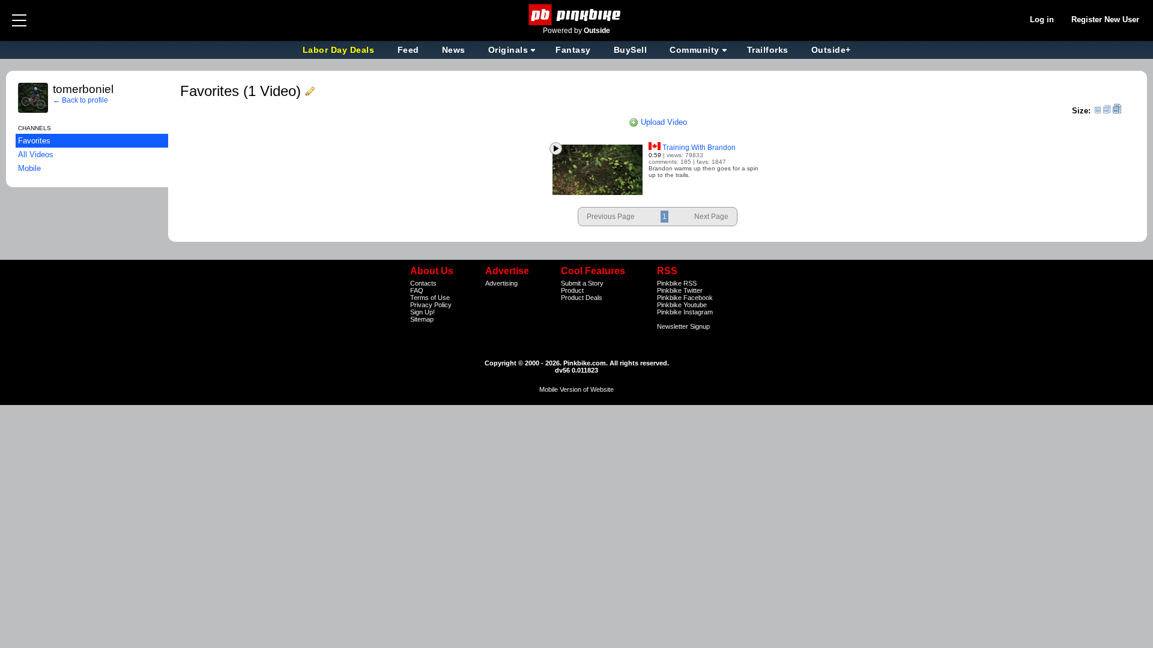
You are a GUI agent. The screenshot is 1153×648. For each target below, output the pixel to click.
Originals (508, 50)
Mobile (29, 168)
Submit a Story (582, 283)
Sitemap (422, 319)
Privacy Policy (431, 304)
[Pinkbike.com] (577, 14)
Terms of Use (430, 297)
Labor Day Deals (340, 50)
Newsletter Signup (683, 326)
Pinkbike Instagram (685, 312)
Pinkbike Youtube (682, 304)
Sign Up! (422, 312)
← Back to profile (80, 100)
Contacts (423, 283)
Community (694, 50)
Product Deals (581, 297)
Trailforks (767, 50)
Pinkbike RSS (677, 283)
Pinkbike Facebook (685, 297)
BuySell (630, 50)
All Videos (35, 154)
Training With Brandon (699, 147)
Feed (408, 50)
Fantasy (573, 50)
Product (572, 290)
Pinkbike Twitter (680, 290)
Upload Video (662, 122)
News (453, 50)
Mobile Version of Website (576, 389)
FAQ (416, 290)
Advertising (501, 283)
